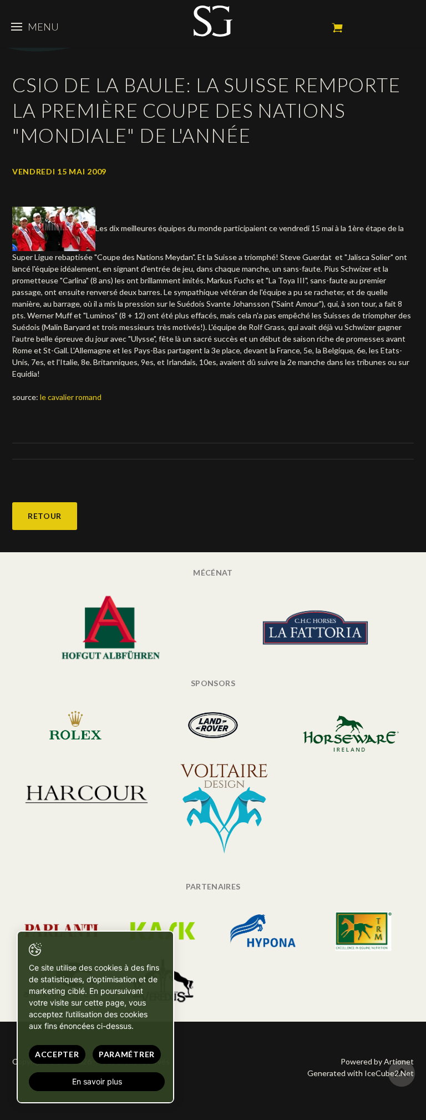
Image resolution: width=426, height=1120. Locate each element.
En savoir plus (97, 1081)
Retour (45, 516)
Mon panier (337, 27)
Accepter (57, 1054)
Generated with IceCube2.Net (360, 1073)
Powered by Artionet (377, 1061)
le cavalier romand (71, 397)
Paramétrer (127, 1054)
